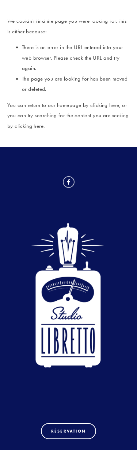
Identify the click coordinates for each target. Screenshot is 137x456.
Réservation (68, 431)
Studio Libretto (43, 10)
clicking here (104, 105)
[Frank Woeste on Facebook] (69, 182)
